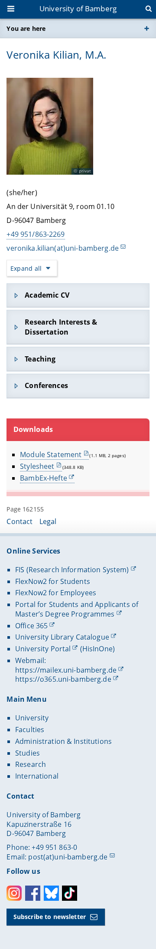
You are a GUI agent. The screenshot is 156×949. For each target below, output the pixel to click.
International (36, 776)
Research (30, 764)
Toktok (69, 893)
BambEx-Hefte (43, 478)
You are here (26, 28)
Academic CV (47, 295)
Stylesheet (37, 466)
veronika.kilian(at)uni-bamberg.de (62, 248)
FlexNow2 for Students (52, 581)
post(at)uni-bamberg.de (67, 857)
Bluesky (51, 893)
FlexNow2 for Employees (55, 592)
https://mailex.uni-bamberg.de (66, 670)
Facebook (32, 893)
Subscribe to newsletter (49, 916)
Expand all (26, 268)
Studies (27, 753)
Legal (48, 521)
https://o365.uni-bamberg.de (63, 679)
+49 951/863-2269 (35, 234)
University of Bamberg (78, 8)
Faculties (29, 729)
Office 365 (31, 625)
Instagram (14, 893)
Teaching (40, 359)
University (32, 718)
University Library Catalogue (62, 637)
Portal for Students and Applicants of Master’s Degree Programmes (76, 609)
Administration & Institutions (63, 741)
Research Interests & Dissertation (61, 327)
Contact (19, 521)
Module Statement (50, 454)
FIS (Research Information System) (72, 569)
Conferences (46, 385)
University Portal (43, 649)
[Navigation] (11, 9)
